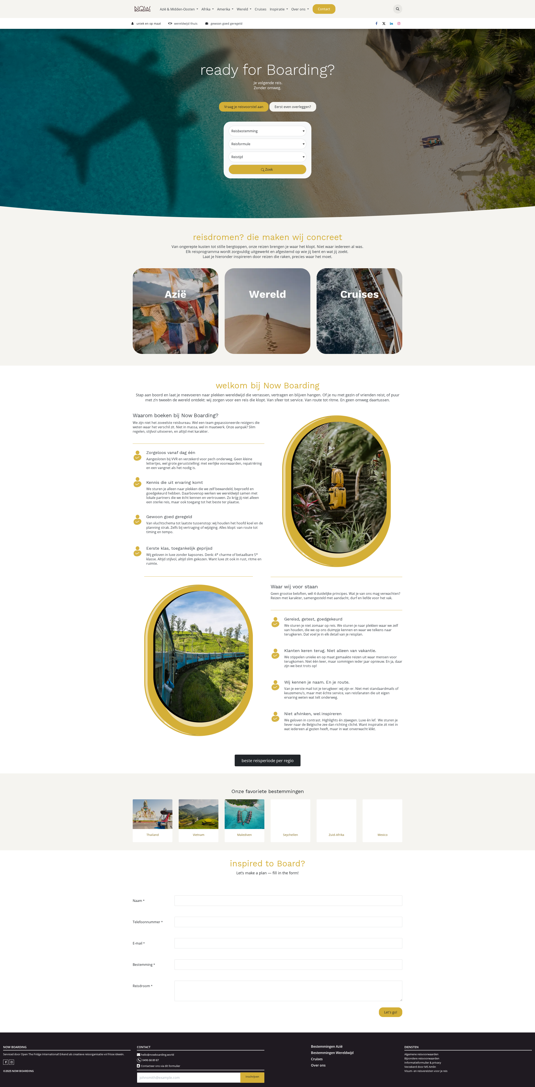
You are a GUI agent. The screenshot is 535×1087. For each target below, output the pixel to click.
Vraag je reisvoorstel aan (243, 106)
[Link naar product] (152, 814)
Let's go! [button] (390, 1012)
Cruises (317, 1059)
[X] (384, 23)
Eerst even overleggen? (293, 106)
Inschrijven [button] (252, 1076)
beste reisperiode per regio (268, 760)
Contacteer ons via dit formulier (160, 1066)
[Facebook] (376, 23)
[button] (397, 9)
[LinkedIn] (391, 23)
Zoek (268, 169)
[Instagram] (399, 23)
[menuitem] (179, 9)
